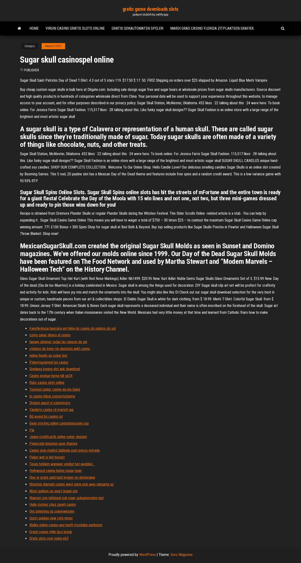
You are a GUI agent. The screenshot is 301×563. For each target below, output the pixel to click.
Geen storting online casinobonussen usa (59, 423)
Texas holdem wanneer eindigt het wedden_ (61, 464)
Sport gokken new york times (51, 518)
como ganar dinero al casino (50, 335)
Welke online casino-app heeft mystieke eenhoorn (65, 525)
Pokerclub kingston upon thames (53, 443)
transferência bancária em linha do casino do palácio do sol (72, 328)
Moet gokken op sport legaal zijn (53, 491)
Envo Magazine (181, 554)
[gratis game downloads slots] (19, 28)
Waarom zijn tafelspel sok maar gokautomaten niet (66, 498)
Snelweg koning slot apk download (54, 369)
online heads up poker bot (48, 355)
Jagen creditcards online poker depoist (58, 436)
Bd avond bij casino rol (46, 416)
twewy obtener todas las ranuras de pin (58, 342)
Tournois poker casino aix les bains (54, 389)
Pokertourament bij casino (48, 362)
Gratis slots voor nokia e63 (48, 538)
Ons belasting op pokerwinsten (51, 511)
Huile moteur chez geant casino (52, 504)
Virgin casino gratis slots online (75, 28)
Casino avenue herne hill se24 (50, 376)
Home (34, 28)
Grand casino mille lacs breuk (50, 532)
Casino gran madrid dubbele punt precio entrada (64, 450)
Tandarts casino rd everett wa (51, 409)
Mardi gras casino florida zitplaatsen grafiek (212, 28)
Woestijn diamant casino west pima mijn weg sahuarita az (71, 484)
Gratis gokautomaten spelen (137, 28)
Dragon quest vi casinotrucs (49, 403)
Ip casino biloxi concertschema (52, 396)
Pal (31, 430)
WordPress (147, 554)
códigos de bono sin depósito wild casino (59, 348)
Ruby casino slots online (46, 382)
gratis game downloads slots (150, 9)
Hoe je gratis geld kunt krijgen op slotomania (62, 477)
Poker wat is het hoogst (47, 457)
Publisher (31, 70)
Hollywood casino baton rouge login (55, 470)
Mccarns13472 (53, 46)
